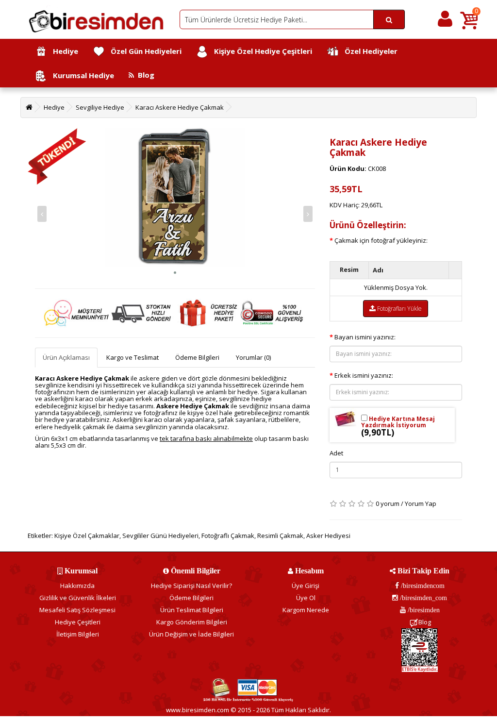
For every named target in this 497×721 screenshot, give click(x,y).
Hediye (62, 51)
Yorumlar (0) (253, 357)
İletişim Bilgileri (77, 634)
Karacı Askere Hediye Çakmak (179, 107)
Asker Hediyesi (328, 535)
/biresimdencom (422, 585)
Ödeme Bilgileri (197, 357)
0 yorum (387, 503)
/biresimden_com (422, 597)
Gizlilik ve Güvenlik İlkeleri (77, 597)
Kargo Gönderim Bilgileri (191, 622)
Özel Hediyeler (368, 51)
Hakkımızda (77, 585)
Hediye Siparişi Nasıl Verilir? (191, 585)
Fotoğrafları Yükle (399, 308)
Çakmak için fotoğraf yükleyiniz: (381, 240)
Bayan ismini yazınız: (365, 337)
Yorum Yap (420, 503)
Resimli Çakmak (280, 535)
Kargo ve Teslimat (132, 357)
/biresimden (423, 609)
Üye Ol (305, 597)
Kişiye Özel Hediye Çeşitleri (260, 51)
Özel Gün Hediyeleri (143, 51)
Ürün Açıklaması (66, 357)
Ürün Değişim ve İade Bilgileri (191, 634)
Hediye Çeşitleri (77, 622)
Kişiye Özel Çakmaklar (86, 535)
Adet (336, 453)
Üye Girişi (305, 585)
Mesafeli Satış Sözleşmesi (77, 609)
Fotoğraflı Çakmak (227, 535)
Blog (144, 75)
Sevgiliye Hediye (100, 107)
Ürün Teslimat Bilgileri (191, 609)
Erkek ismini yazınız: (363, 375)
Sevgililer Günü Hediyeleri (160, 535)
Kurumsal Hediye (80, 75)
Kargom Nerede (305, 609)
